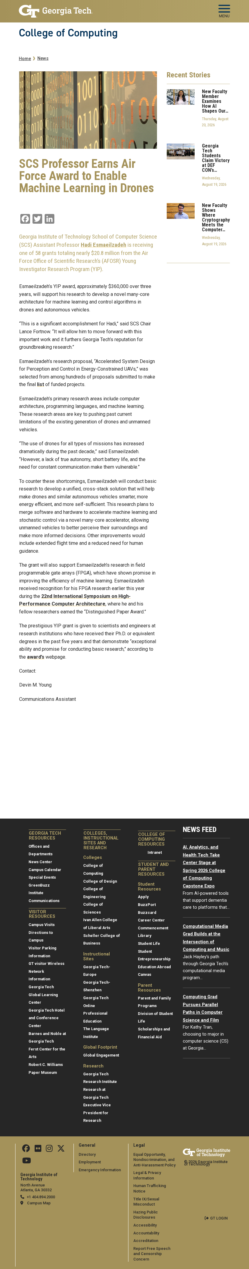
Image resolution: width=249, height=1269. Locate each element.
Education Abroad (154, 967)
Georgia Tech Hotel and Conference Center (47, 1018)
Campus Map (39, 1203)
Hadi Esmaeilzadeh (103, 244)
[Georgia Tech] (206, 1152)
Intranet (155, 852)
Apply (143, 896)
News (43, 58)
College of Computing (68, 32)
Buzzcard (147, 912)
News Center (40, 862)
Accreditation (145, 1240)
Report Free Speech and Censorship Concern (151, 1253)
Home (25, 58)
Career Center (151, 920)
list (40, 384)
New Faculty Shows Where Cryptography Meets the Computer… (216, 217)
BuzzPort (147, 904)
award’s (35, 657)
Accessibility (145, 1225)
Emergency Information (100, 1170)
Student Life (149, 943)
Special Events (42, 877)
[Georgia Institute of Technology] (56, 9)
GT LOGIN (219, 1218)
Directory (87, 1154)
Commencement (153, 928)
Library (144, 935)
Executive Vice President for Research (97, 1113)
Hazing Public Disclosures (145, 1215)
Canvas (144, 974)
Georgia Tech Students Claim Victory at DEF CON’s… (216, 158)
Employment (90, 1162)
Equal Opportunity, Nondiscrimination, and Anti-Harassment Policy (154, 1159)
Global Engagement (101, 1055)
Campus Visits (42, 924)
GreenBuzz (39, 885)
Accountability (146, 1233)
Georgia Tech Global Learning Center (43, 995)
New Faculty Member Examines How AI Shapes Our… (215, 101)
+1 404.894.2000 (41, 1197)
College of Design (100, 881)
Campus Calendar (45, 869)
